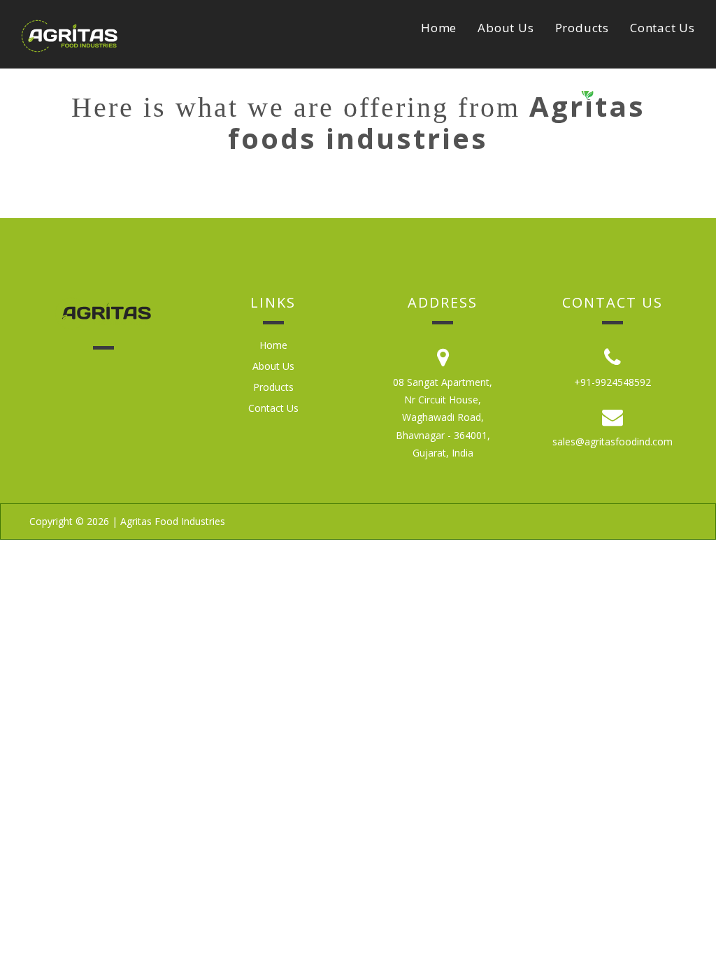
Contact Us (662, 28)
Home (439, 28)
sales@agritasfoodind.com (612, 441)
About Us (506, 28)
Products (582, 28)
